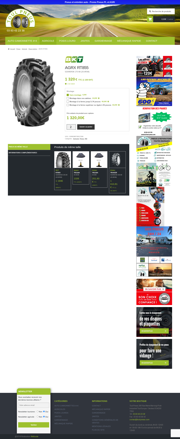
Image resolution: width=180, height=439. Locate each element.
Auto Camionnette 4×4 (22, 41)
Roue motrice (33, 49)
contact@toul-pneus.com (139, 420)
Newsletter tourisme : (27, 412)
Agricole (48, 41)
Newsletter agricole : (26, 417)
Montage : (71, 91)
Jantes (85, 41)
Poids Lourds (61, 413)
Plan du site (98, 430)
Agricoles (59, 409)
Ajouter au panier (85, 127)
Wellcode (34, 436)
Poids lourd (67, 41)
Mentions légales (101, 426)
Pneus (18, 49)
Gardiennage (103, 41)
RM (86, 139)
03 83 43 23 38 (139, 414)
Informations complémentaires (23, 153)
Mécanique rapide (129, 41)
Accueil (12, 49)
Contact (151, 41)
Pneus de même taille (18, 147)
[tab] (29, 147)
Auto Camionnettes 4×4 (66, 406)
